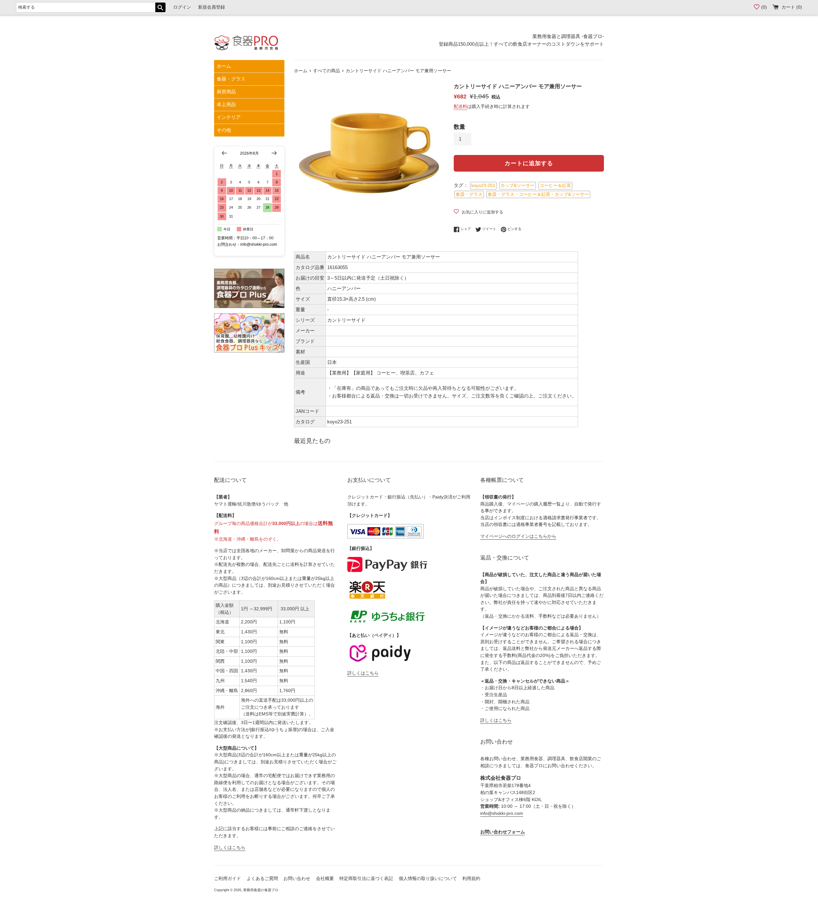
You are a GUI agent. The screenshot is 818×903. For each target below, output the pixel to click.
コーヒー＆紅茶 (555, 185)
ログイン (182, 7)
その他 (224, 130)
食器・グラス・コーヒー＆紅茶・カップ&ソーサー (538, 194)
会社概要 (325, 878)
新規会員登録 (211, 7)
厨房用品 (226, 91)
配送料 (460, 106)
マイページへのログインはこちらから (518, 536)
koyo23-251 (483, 185)
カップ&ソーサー (517, 185)
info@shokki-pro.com (501, 813)
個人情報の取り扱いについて (428, 878)
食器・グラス (231, 78)
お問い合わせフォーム (502, 832)
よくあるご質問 (262, 878)
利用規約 (471, 878)
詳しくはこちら (229, 847)
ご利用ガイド (227, 878)
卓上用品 (226, 104)
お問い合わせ (296, 878)
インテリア (229, 117)
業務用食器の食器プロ (260, 890)
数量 (459, 127)
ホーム (224, 66)
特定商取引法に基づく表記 (366, 878)
